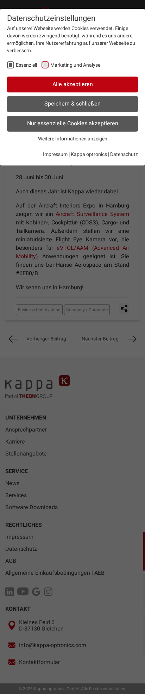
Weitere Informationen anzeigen (72, 139)
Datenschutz (124, 154)
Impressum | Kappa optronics (75, 154)
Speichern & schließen (72, 103)
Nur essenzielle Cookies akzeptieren (72, 123)
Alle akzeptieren (72, 84)
